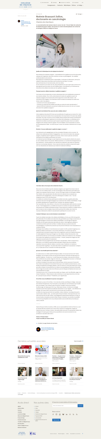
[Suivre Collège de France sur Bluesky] (63, 414)
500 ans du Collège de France (23, 415)
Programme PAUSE (38, 415)
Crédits (67, 433)
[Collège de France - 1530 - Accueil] (25, 5)
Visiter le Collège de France (23, 425)
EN (82, 2)
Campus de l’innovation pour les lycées (41, 420)
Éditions (74, 5)
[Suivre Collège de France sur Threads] (60, 414)
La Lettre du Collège (21, 414)
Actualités (61, 393)
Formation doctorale (22, 419)
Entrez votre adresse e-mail (58, 405)
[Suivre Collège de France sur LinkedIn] (66, 414)
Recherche (60, 5)
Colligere (37, 412)
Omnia (36, 408)
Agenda (55, 2)
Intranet (36, 406)
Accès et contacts (53, 433)
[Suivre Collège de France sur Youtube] (70, 414)
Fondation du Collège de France (41, 414)
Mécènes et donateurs (22, 427)
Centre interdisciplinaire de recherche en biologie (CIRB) (47, 393)
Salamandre (37, 410)
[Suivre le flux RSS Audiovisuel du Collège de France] (77, 414)
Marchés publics (21, 423)
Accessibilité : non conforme (75, 433)
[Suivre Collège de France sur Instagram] (56, 414)
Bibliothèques (67, 5)
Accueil (19, 393)
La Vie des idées (38, 417)
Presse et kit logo (21, 417)
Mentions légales (61, 433)
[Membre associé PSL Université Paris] (33, 433)
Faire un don (56, 420)
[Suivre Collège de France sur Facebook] (53, 414)
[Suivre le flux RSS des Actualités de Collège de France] (73, 414)
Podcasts (19, 410)
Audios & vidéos (65, 2)
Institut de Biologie (31, 393)
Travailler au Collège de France (24, 421)
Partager (80, 14)
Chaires (76, 2)
